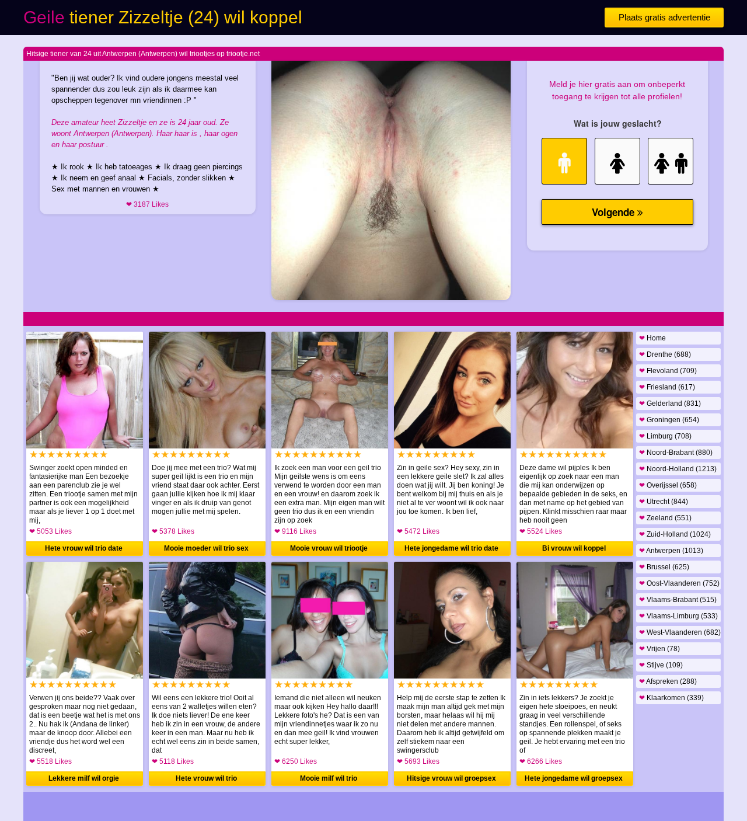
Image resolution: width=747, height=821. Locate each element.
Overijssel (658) (668, 485)
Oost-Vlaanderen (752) (679, 583)
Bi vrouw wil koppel (574, 548)
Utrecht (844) (663, 502)
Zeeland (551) (665, 518)
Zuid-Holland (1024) (675, 534)
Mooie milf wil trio (328, 778)
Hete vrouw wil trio (206, 778)
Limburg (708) (665, 436)
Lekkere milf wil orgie (83, 778)
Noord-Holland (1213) (678, 469)
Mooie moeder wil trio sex (206, 548)
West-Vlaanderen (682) (680, 632)
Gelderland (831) (670, 403)
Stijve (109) (661, 665)
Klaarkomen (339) (671, 698)
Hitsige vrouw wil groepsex (451, 778)
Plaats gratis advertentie (664, 17)
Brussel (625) (664, 567)
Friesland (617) (667, 387)
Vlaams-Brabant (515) (678, 600)
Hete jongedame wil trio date (451, 548)
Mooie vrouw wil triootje (329, 548)
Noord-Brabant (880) (676, 452)
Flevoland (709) (668, 371)
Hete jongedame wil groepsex (574, 778)
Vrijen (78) (659, 649)
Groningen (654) (669, 420)
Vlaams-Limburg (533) (678, 616)
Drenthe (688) (665, 354)
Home (652, 338)
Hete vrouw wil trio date (84, 548)
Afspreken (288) (668, 681)
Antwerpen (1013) (671, 551)
